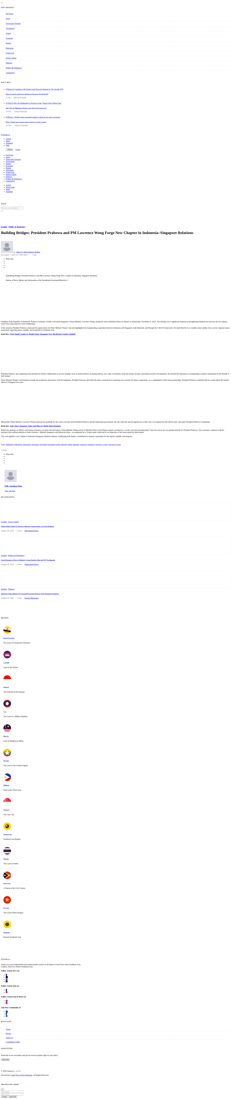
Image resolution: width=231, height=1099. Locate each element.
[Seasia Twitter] (7, 977)
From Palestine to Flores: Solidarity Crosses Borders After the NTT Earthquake (28, 560)
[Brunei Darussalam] (7, 633)
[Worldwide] (7, 928)
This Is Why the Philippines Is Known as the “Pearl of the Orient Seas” (26, 108)
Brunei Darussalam (8, 638)
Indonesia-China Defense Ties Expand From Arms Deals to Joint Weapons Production (30, 594)
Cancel (4, 1097)
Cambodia (6, 662)
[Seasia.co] (5, 135)
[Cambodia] (7, 658)
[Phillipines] (7, 780)
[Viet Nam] (7, 903)
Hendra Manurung (32, 598)
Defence (9, 63)
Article (8, 139)
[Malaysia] (7, 731)
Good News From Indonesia (21, 1075)
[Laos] (7, 707)
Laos (4, 711)
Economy (9, 38)
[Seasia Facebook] (6, 975)
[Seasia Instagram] (6, 979)
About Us (9, 1038)
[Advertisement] (73, 302)
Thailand (6, 859)
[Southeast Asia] (7, 829)
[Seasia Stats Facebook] (6, 990)
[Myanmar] (7, 756)
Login (18, 150)
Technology (10, 28)
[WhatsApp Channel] (6, 1016)
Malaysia (6, 736)
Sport (8, 19)
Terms (8, 1029)
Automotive (10, 73)
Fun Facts (9, 14)
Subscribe (5, 1060)
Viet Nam (6, 908)
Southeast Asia (7, 834)
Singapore (6, 810)
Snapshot (9, 143)
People (8, 43)
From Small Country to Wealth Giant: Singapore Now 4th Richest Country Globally (43, 334)
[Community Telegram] (7, 1012)
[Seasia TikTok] (6, 981)
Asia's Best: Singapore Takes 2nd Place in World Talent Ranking (35, 426)
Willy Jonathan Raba (13, 486)
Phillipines (6, 785)
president (43, 444)
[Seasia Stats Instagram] (6, 992)
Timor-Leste (6, 883)
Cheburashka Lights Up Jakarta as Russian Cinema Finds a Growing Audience (27, 526)
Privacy (9, 1033)
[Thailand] (7, 854)
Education (9, 48)
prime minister (61, 444)
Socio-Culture (11, 58)
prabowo (83, 444)
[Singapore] (7, 805)
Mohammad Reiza (31, 531)
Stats (7, 145)
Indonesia (10, 444)
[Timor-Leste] (7, 878)
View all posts (10, 491)
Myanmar (6, 760)
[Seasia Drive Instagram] (6, 1003)
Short (8, 141)
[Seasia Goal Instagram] (6, 1001)
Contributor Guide (13, 1042)
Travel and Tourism (13, 23)
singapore (27, 444)
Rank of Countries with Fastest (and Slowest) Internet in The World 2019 (27, 94)
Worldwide (6, 932)
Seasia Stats (10, 187)
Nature (8, 33)
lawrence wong (101, 444)
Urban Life (10, 53)
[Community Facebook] (6, 1014)
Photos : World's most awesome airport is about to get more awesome (26, 122)
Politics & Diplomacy (14, 68)
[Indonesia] (7, 682)
